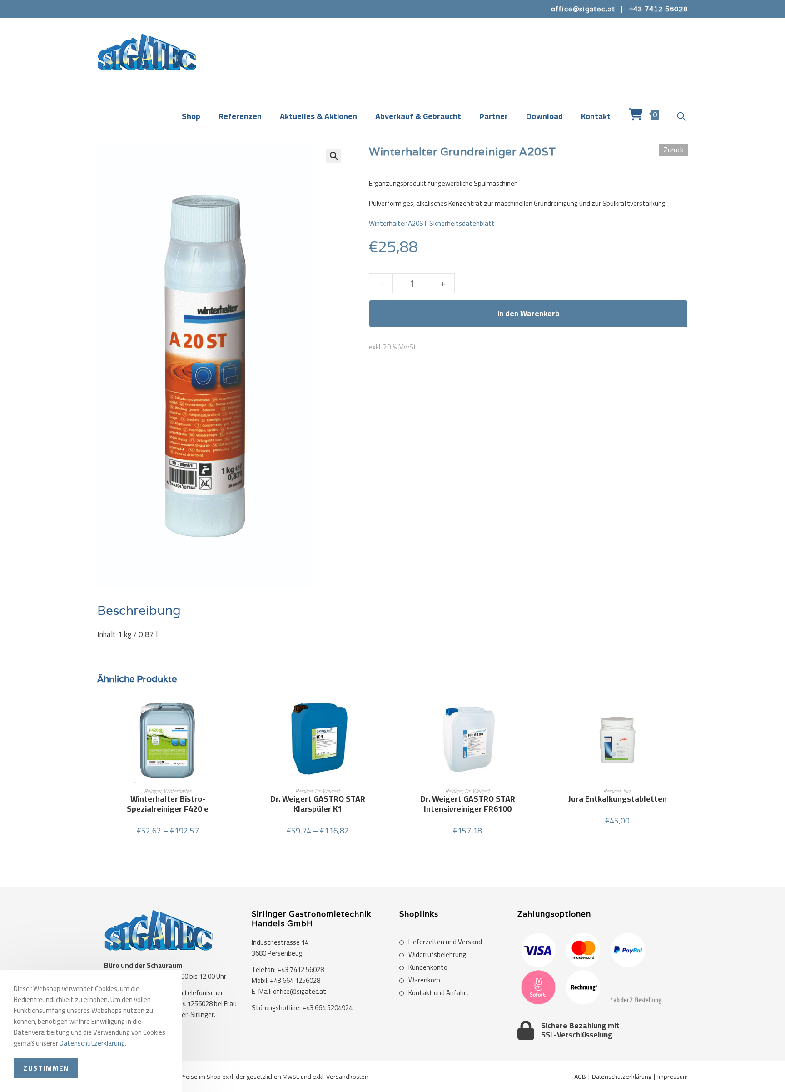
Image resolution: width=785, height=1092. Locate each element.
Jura (627, 791)
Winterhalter (177, 791)
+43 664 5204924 (327, 1007)
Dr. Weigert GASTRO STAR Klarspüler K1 (317, 803)
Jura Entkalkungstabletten (617, 799)
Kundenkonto (427, 967)
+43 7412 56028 (658, 9)
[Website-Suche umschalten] (681, 116)
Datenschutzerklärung (621, 1076)
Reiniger (152, 791)
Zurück (673, 150)
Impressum (672, 1076)
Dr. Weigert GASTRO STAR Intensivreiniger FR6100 (467, 803)
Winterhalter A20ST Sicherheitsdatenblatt (432, 223)
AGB (580, 1076)
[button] (333, 156)
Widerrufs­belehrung (437, 954)
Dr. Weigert (327, 791)
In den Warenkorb (528, 313)
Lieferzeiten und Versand (445, 942)
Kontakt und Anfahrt (438, 992)
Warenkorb (424, 980)
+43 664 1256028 (295, 980)
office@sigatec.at (583, 9)
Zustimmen (46, 1068)
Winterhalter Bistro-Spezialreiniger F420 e (168, 803)
